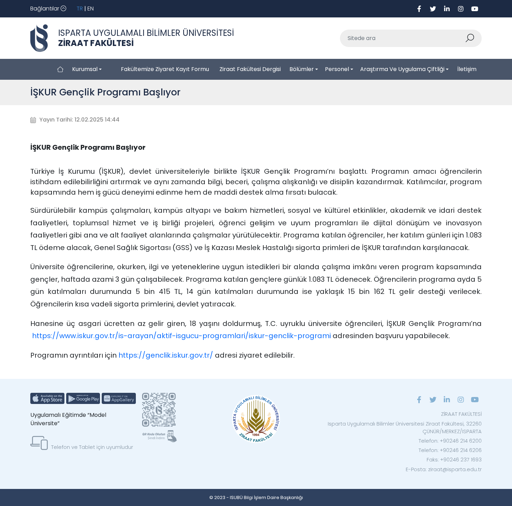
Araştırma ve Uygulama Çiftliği (402, 69)
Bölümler (301, 69)
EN (90, 9)
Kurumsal (85, 69)
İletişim (466, 69)
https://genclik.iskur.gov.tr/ (166, 355)
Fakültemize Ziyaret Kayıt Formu (165, 69)
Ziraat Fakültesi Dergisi (250, 69)
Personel (337, 69)
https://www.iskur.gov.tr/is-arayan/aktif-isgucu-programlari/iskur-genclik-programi (181, 336)
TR (80, 9)
